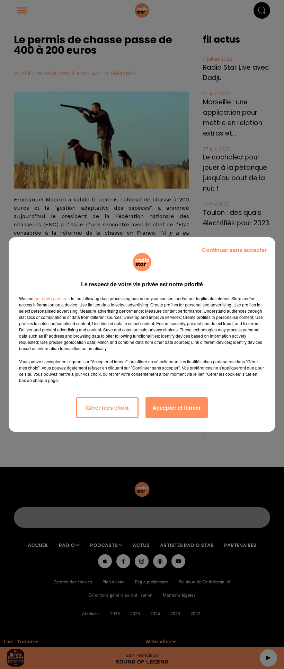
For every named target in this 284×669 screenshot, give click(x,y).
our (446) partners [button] (52, 298)
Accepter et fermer (176, 407)
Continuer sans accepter (234, 250)
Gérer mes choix (107, 407)
